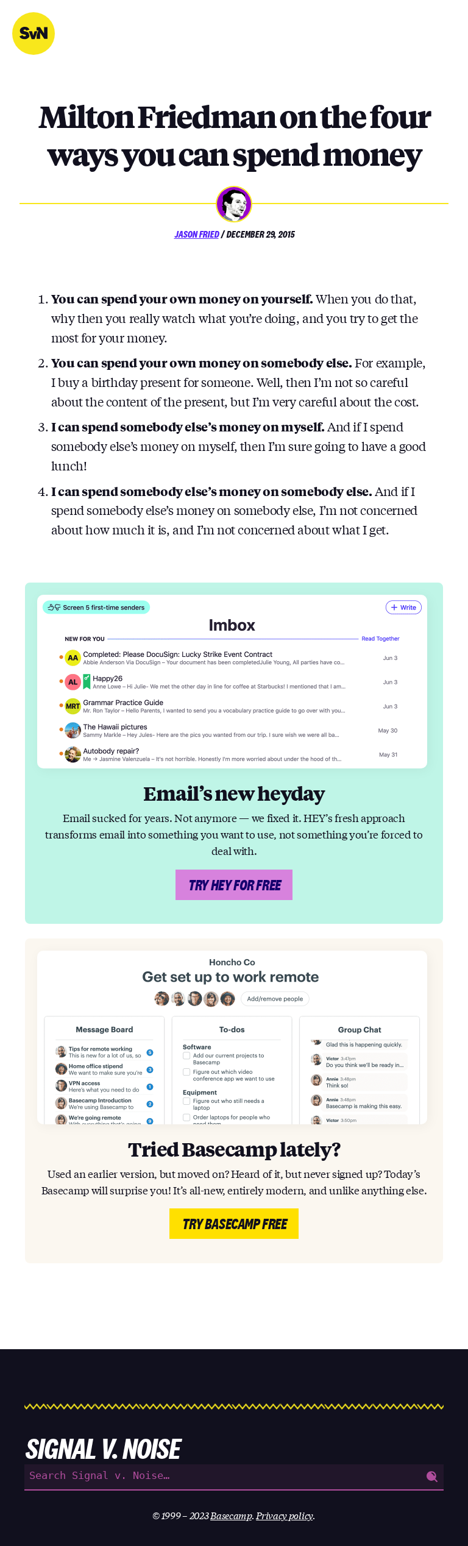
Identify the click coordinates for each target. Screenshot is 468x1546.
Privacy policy (284, 1515)
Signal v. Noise (33, 33)
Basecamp (231, 1515)
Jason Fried (196, 234)
